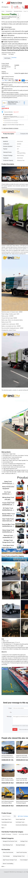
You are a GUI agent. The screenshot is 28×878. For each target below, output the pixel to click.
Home (3, 11)
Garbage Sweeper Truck (18, 856)
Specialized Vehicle (18, 11)
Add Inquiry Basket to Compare (10, 128)
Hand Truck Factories (21, 852)
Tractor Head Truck (20, 819)
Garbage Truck (23, 841)
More (3, 866)
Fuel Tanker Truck (20, 822)
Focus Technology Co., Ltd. (19, 871)
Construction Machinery (22, 825)
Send (15, 729)
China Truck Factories (8, 852)
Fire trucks (4, 825)
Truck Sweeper (6, 856)
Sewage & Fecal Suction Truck (10, 841)
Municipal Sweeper (20, 845)
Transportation (9, 11)
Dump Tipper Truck (6, 819)
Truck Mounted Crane (7, 822)
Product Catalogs (23, 816)
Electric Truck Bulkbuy (8, 863)
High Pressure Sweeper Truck (10, 860)
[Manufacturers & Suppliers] (14, 2)
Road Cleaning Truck (8, 845)
